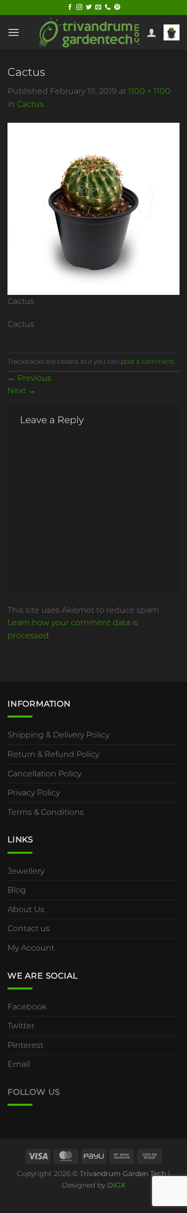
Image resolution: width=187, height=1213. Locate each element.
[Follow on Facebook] (70, 7)
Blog (16, 890)
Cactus (30, 104)
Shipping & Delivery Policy (58, 734)
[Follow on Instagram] (79, 7)
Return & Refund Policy (53, 754)
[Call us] (108, 7)
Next (21, 390)
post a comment (147, 361)
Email (18, 1064)
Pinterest (25, 1045)
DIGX (116, 1185)
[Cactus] (93, 208)
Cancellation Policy (44, 773)
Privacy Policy (33, 792)
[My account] (152, 32)
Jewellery (25, 871)
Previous (29, 378)
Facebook (26, 1006)
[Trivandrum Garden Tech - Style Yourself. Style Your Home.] (89, 32)
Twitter (20, 1025)
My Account (30, 948)
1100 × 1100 (149, 91)
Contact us (28, 928)
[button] (13, 32)
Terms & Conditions (45, 812)
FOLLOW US (33, 1092)
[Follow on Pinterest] (117, 7)
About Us (25, 909)
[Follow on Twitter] (89, 7)
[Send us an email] (98, 7)
